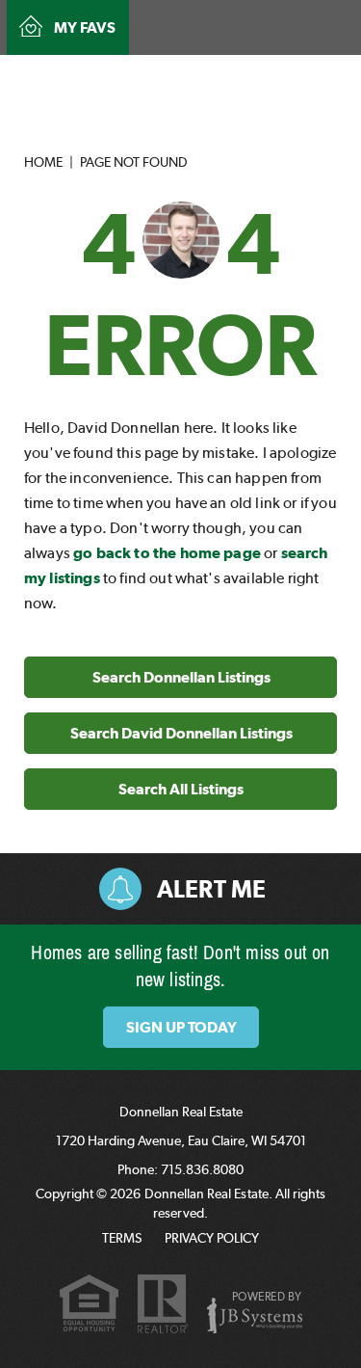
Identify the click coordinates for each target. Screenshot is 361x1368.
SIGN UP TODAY (181, 1027)
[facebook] (271, 74)
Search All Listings (181, 789)
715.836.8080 (185, 77)
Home (43, 162)
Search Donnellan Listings (181, 677)
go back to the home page (167, 553)
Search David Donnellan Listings (181, 733)
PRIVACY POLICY (212, 1238)
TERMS (122, 1238)
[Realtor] (163, 1305)
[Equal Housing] (89, 1305)
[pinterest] (302, 74)
